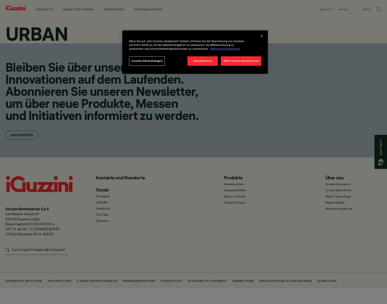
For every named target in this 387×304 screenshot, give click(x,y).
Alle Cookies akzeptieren (241, 60)
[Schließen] (262, 36)
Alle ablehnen (202, 60)
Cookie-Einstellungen (146, 60)
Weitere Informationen (225, 48)
